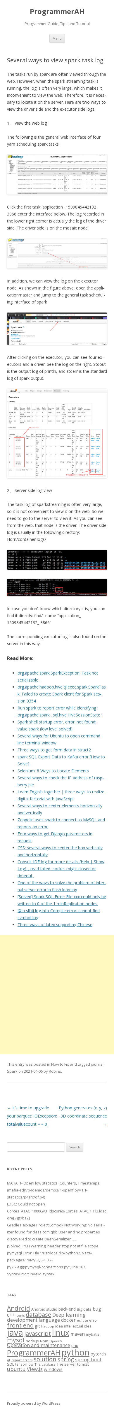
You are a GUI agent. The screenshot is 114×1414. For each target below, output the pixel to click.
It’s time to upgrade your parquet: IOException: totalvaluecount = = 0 (32, 1116)
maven (77, 1334)
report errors (21, 1360)
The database (45, 1364)
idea (59, 1326)
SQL (10, 1364)
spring (66, 1359)
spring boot (88, 1359)
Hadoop (47, 1326)
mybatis (92, 1334)
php (74, 1345)
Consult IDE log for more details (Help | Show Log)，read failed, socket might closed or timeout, (61, 868)
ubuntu (16, 1368)
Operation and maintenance (38, 1345)
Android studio (44, 1309)
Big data (84, 1309)
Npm (44, 1341)
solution (45, 1359)
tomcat (83, 1364)
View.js (35, 1369)
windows (53, 1369)
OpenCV (55, 1341)
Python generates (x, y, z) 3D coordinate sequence (83, 1116)
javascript (37, 1333)
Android (18, 1308)
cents (20, 1315)
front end (20, 1325)
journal (97, 1064)
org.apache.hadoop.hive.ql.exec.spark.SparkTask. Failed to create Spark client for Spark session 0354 (62, 694)
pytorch (98, 1354)
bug (97, 1309)
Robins (55, 1071)
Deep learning (69, 1314)
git (37, 1326)
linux (60, 1332)
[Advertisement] (57, 994)
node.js (32, 1341)
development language (33, 1319)
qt (8, 1360)
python (75, 1352)
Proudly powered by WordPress (33, 1403)
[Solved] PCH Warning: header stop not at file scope (53, 1246)
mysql (16, 1340)
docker (68, 1320)
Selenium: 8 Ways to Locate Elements (53, 771)
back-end (67, 1309)
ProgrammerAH (57, 11)
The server (66, 1364)
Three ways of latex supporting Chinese (55, 924)
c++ (11, 1314)
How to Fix (60, 1064)
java (15, 1332)
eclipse (82, 1320)
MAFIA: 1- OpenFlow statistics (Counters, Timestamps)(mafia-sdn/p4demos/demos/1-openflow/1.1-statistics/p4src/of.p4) (53, 1190)
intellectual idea (77, 1326)
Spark (12, 1071)
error (93, 1320)
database (38, 1314)
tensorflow (24, 1364)
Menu (57, 38)
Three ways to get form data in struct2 (54, 750)
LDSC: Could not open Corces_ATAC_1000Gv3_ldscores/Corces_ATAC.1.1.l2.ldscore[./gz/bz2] (56, 1211)
